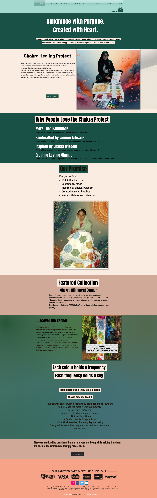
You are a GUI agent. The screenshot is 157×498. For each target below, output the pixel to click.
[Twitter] (82, 483)
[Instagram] (73, 483)
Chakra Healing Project (79, 494)
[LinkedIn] (86, 483)
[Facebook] (77, 483)
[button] (120, 9)
